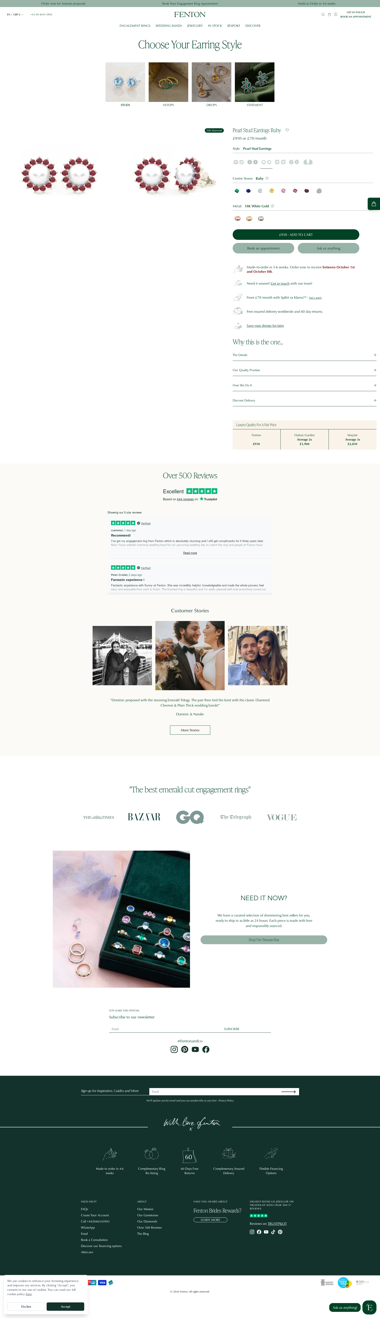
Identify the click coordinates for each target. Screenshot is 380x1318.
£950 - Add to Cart (296, 234)
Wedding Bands (169, 26)
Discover (253, 26)
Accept (65, 1306)
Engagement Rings (135, 26)
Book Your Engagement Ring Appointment (190, 3)
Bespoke (233, 26)
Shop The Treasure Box (264, 939)
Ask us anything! (345, 1307)
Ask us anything (328, 248)
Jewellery (195, 26)
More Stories (190, 730)
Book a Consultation (94, 1240)
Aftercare (87, 1252)
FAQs (84, 1209)
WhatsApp (88, 1227)
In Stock (215, 26)
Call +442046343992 (95, 1221)
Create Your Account (95, 1215)
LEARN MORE (210, 1220)
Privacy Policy (226, 1100)
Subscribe (231, 1029)
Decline (26, 1306)
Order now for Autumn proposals (63, 3)
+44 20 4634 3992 (41, 14)
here (29, 1294)
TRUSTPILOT (277, 1223)
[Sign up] (292, 1091)
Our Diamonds (147, 1221)
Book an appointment (355, 16)
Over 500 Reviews (149, 1227)
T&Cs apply (315, 298)
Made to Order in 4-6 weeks (316, 3)
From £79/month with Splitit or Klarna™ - (277, 297)
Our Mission (145, 1209)
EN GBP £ (15, 14)
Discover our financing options (101, 1246)
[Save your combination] (287, 130)
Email (84, 1233)
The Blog (143, 1233)
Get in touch (356, 12)
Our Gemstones (147, 1215)
